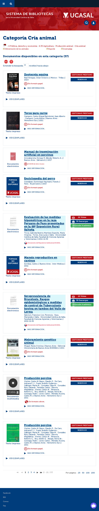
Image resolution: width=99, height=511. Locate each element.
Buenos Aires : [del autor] (34, 160)
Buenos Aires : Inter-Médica (51, 264)
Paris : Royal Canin (32, 184)
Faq (4, 506)
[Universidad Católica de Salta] (79, 15)
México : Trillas (57, 78)
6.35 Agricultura (46, 46)
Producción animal (64, 46)
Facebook (7, 493)
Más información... (36, 88)
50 (83, 473)
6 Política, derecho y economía (22, 46)
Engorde (51, 49)
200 (93, 473)
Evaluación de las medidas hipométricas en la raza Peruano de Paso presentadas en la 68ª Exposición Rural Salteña (44, 223)
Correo (6, 501)
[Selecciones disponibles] (6, 62)
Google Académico (83, 225)
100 (87, 473)
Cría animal (80, 46)
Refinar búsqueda (11, 61)
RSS (4, 497)
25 (79, 473)
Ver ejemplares (17, 99)
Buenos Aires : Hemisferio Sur (47, 396)
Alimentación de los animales (17, 49)
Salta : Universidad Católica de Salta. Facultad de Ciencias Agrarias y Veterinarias (45, 237)
